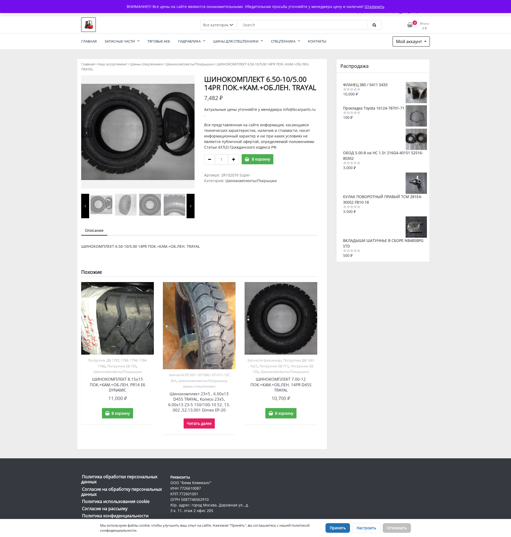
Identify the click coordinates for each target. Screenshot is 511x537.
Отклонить (397, 527)
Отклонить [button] (374, 6)
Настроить (366, 527)
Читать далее (199, 423)
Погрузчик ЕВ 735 (121, 366)
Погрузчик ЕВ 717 (274, 366)
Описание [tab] (94, 230)
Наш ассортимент (112, 64)
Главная (87, 64)
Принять (338, 527)
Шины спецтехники (146, 64)
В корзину (261, 159)
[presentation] (86, 132)
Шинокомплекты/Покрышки (190, 64)
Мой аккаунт (409, 41)
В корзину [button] (121, 413)
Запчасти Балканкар (264, 360)
